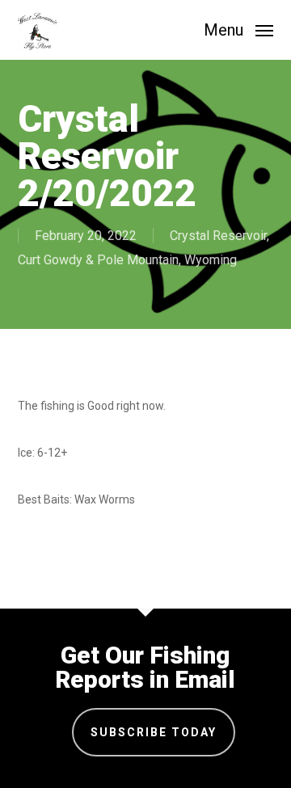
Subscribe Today (154, 732)
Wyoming (210, 260)
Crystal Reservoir (218, 235)
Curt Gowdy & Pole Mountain (98, 260)
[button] (238, 28)
